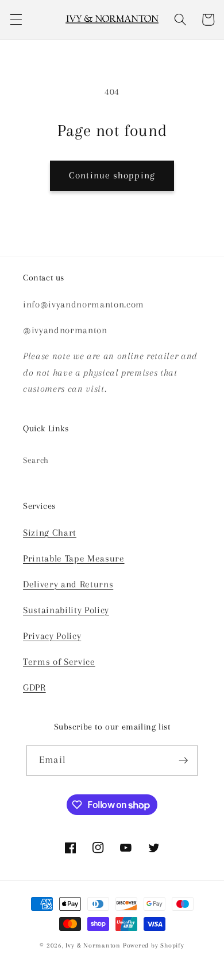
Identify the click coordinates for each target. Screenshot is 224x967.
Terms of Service (59, 662)
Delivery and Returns (68, 584)
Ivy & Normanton (93, 945)
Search (36, 460)
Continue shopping (112, 175)
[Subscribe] (183, 760)
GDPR (34, 688)
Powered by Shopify (153, 945)
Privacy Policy (52, 636)
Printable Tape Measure (74, 558)
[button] (15, 19)
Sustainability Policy (66, 610)
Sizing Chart (49, 533)
